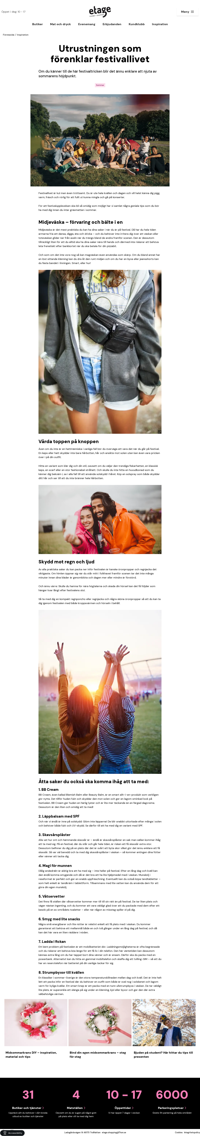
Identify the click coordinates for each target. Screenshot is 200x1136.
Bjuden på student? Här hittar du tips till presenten (163, 1055)
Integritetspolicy (192, 1132)
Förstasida (8, 34)
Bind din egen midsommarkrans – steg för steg (98, 1055)
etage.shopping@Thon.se (114, 1132)
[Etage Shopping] (100, 12)
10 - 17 (13, 11)
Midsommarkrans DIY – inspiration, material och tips (31, 1055)
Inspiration (22, 34)
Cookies (179, 1132)
